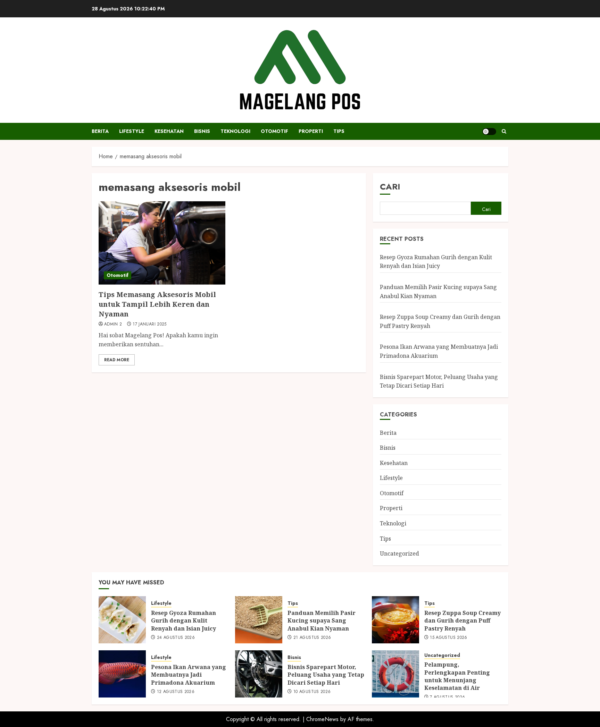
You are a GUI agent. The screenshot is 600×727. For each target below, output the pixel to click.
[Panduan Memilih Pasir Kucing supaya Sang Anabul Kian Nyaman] (258, 619)
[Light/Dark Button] (489, 131)
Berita (100, 131)
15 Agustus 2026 (448, 638)
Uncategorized (399, 553)
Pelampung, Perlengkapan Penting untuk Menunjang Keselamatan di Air (457, 676)
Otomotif (274, 131)
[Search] (504, 131)
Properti (311, 131)
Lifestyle (131, 131)
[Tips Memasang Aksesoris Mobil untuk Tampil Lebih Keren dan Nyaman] (162, 243)
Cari (390, 186)
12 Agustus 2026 (175, 692)
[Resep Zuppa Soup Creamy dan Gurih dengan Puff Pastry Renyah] (395, 619)
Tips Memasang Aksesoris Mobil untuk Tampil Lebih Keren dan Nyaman (157, 304)
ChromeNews (322, 719)
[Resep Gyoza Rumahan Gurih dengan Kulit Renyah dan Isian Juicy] (122, 619)
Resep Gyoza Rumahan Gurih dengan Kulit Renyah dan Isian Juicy (436, 261)
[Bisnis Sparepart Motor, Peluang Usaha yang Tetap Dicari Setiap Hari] (258, 674)
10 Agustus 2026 (312, 692)
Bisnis (202, 131)
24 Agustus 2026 (176, 638)
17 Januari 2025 (149, 324)
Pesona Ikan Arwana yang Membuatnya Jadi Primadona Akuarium (188, 674)
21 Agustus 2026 (312, 638)
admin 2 (113, 324)
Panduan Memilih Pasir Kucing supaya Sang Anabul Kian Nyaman (322, 620)
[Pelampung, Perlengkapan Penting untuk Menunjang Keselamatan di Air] (395, 674)
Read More (116, 360)
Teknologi (235, 131)
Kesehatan (169, 131)
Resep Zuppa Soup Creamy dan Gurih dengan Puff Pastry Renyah (462, 620)
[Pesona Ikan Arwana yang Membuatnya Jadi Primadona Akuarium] (122, 674)
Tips (338, 131)
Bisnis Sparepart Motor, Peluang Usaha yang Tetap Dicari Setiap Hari (326, 674)
